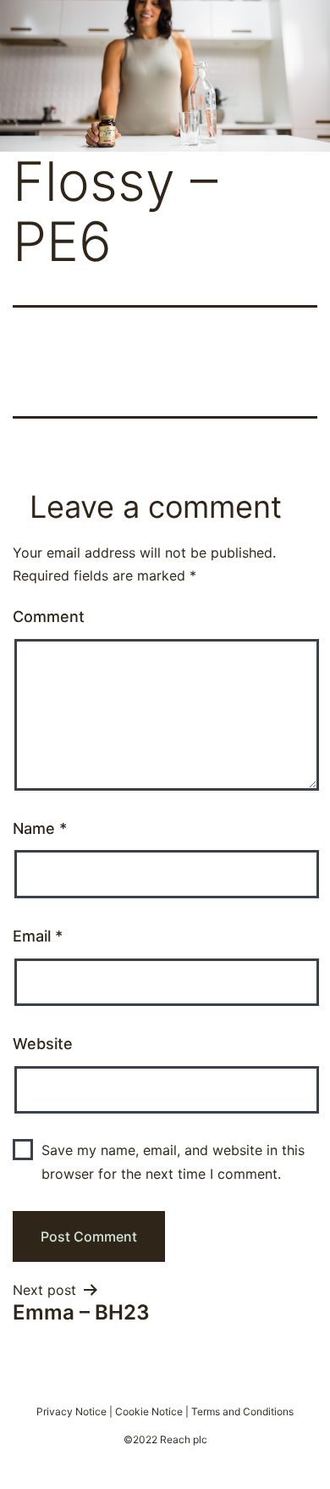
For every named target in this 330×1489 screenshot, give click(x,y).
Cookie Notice (149, 1411)
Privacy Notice (71, 1411)
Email (38, 936)
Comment (49, 616)
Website (43, 1044)
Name (40, 828)
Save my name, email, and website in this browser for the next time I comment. (173, 1161)
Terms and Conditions (242, 1411)
